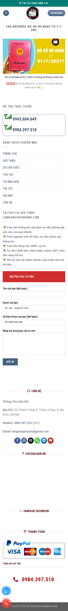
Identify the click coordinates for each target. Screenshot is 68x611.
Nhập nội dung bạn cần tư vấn (19, 330)
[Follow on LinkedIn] (44, 441)
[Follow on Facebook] (17, 441)
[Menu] (6, 13)
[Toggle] (63, 167)
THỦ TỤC (8, 174)
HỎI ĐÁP (8, 195)
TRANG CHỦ (10, 153)
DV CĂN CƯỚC (11, 167)
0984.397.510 (24, 129)
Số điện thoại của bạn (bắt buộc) (20, 316)
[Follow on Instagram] (24, 441)
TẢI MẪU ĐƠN (11, 181)
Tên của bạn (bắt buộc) (15, 288)
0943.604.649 (24, 119)
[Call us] (37, 441)
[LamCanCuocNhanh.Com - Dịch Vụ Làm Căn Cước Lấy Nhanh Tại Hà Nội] (32, 13)
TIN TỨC (8, 188)
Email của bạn (10, 302)
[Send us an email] (31, 441)
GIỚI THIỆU (9, 160)
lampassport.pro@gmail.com (30, 431)
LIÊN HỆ (7, 202)
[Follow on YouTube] (50, 441)
